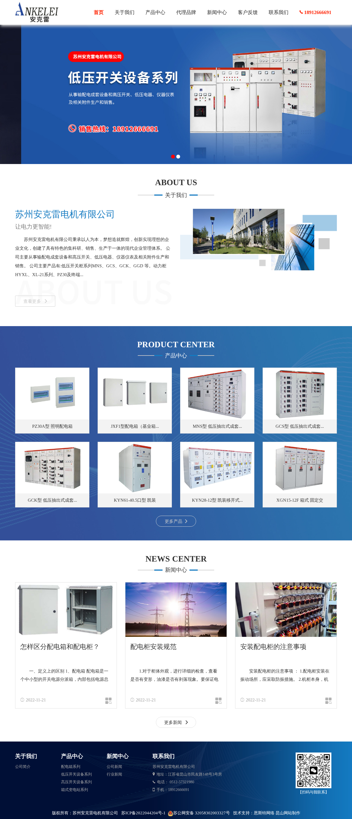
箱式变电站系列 (74, 790)
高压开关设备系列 (76, 782)
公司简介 (23, 767)
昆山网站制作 (288, 813)
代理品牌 (186, 12)
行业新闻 (114, 774)
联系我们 (278, 12)
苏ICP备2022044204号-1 (143, 813)
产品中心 (155, 12)
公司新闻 (114, 767)
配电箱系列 (70, 767)
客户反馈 (248, 12)
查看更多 (32, 301)
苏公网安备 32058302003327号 (201, 813)
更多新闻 (173, 722)
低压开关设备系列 (76, 774)
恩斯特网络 (264, 813)
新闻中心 (217, 12)
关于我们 (124, 12)
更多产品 (173, 521)
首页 (99, 12)
